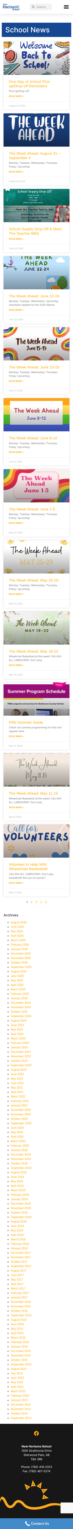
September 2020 (21, 1123)
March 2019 (18, 1190)
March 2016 (18, 1337)
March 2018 (18, 1239)
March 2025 (18, 989)
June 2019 (17, 1176)
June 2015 (17, 1377)
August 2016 (19, 1319)
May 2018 (17, 1230)
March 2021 (18, 1096)
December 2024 (21, 1002)
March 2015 (18, 1391)
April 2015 (17, 1386)
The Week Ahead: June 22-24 (34, 296)
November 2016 (21, 1306)
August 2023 (19, 1069)
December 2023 (21, 1051)
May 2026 (17, 931)
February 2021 (20, 1101)
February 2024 (20, 1042)
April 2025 (17, 984)
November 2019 (21, 1159)
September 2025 (21, 967)
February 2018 (20, 1243)
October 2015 (19, 1359)
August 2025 (19, 971)
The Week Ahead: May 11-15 (33, 793)
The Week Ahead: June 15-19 (34, 367)
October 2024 (19, 1011)
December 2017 (21, 1252)
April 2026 (17, 935)
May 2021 (17, 1087)
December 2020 (21, 1109)
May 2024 (17, 1029)
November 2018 (21, 1208)
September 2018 (21, 1217)
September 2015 (21, 1364)
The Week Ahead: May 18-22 (33, 651)
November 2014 (21, 1409)
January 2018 (19, 1248)
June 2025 (17, 975)
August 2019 (19, 1172)
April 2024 (17, 1034)
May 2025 (17, 980)
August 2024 (19, 1020)
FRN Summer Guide (26, 722)
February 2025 (20, 993)
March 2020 (18, 1141)
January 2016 (19, 1346)
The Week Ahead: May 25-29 (33, 580)
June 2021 (17, 1083)
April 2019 (17, 1185)
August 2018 (19, 1221)
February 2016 (20, 1342)
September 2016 (21, 1315)
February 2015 (20, 1395)
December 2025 (21, 953)
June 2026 (17, 926)
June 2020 (17, 1127)
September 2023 (21, 1065)
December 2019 (21, 1154)
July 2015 (17, 1373)
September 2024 (21, 1016)
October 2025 (19, 962)
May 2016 (17, 1328)
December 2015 (21, 1351)
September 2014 (21, 1418)
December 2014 (21, 1404)
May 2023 (17, 1078)
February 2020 (20, 1145)
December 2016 (21, 1301)
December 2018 (21, 1203)
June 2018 (17, 1226)
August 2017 (19, 1270)
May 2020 (17, 1132)
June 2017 (17, 1275)
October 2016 (19, 1310)
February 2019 (20, 1194)
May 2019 (17, 1181)
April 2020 (17, 1136)
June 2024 (17, 1025)
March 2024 (18, 1038)
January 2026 (19, 949)
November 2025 (21, 958)
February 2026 (20, 944)
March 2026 (18, 940)
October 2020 (19, 1118)
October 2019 (19, 1163)
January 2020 (19, 1150)
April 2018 (17, 1234)
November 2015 (21, 1355)
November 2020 (21, 1114)
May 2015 (17, 1382)
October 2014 (19, 1413)
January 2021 (19, 1105)
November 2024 (21, 1007)
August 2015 (19, 1368)
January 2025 (19, 998)
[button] (66, 7)
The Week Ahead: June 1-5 (32, 509)
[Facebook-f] (36, 1433)
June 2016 (17, 1324)
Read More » (16, 96)
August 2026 (19, 922)
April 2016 (17, 1333)
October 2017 (19, 1261)
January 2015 (19, 1400)
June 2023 (17, 1074)
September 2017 (21, 1266)
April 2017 (17, 1284)
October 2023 (19, 1060)
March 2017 (18, 1288)
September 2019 (21, 1167)
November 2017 (21, 1257)
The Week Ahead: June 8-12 (33, 438)
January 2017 (19, 1297)
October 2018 (19, 1212)
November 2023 (21, 1056)
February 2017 (20, 1292)
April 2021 (17, 1092)
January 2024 (19, 1047)
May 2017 (17, 1279)
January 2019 (19, 1199)
